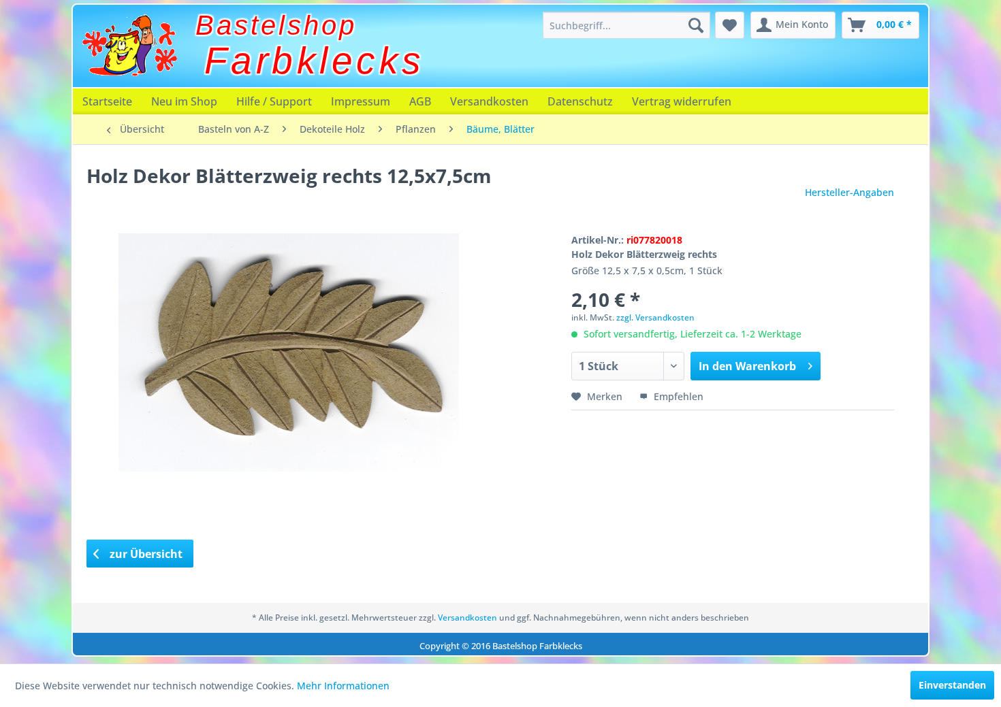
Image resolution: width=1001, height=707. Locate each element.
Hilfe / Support (274, 101)
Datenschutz (580, 101)
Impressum (360, 101)
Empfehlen (677, 396)
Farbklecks (314, 60)
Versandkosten (489, 101)
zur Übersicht (144, 553)
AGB (420, 101)
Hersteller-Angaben (849, 192)
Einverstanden (952, 684)
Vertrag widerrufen (681, 101)
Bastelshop (276, 25)
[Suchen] (696, 25)
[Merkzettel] (729, 25)
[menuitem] (626, 25)
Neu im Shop (184, 101)
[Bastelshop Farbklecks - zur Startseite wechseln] (129, 46)
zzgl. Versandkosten (655, 317)
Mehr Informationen (343, 685)
